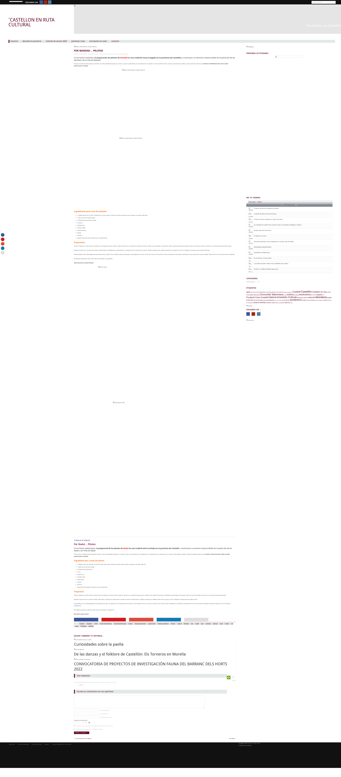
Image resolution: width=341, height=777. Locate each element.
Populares (252, 202)
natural (180, 624)
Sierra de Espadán (319, 300)
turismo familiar (259, 302)
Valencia (287, 302)
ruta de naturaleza (258, 300)
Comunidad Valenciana (252, 295)
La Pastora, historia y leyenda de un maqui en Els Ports (268, 219)
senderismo (296, 299)
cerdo (96, 624)
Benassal (284, 292)
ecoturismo (305, 294)
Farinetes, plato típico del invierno (262, 230)
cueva (285, 295)
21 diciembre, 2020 (93, 54)
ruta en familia (278, 300)
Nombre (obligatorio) (105, 710)
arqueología (269, 292)
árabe (291, 302)
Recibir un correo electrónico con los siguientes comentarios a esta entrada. (94, 726)
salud (76, 626)
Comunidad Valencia (106, 624)
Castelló (82, 624)
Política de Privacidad (23, 744)
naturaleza (321, 297)
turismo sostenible (279, 302)
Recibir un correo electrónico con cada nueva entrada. (89, 729)
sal (232, 624)
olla (192, 624)
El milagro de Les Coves (260, 236)
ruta (251, 300)
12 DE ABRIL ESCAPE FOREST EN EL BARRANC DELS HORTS (271, 263)
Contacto (115, 41)
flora (323, 295)
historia (173, 624)
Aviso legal (12, 744)
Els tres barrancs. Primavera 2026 (262, 258)
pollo (221, 624)
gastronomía (151, 624)
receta (227, 624)
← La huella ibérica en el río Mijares (82, 738)
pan (202, 624)
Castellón (89, 624)
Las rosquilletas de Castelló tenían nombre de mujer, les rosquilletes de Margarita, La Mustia (277, 225)
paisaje (329, 297)
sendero (304, 300)
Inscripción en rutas (98, 41)
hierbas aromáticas (163, 624)
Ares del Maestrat (261, 292)
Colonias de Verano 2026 (56, 41)
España (319, 294)
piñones (215, 624)
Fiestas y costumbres (104, 54)
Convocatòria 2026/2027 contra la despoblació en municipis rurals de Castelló (274, 241)
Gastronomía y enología (116, 54)
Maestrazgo (300, 297)
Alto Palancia (253, 292)
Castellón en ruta (319, 291)
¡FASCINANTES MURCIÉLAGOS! (262, 247)
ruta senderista (285, 300)
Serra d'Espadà (311, 300)
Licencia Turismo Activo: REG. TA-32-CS (61, 744)
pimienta (208, 624)
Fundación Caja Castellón (80, 54)
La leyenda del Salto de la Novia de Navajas (265, 214)
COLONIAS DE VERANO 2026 (262, 252)
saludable (83, 626)
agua (248, 291)
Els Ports (313, 295)
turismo (325, 300)
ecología (296, 295)
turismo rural (270, 302)
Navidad (186, 624)
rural (248, 300)
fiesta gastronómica (140, 624)
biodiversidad (289, 292)
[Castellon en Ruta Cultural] (36, 19)
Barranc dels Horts (277, 292)
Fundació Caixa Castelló (257, 297)
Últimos (259, 202)
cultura (131, 624)
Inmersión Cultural (286, 297)
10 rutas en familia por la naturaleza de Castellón (266, 208)
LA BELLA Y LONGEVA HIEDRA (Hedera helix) (266, 269)
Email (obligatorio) (104, 714)
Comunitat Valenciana (120, 624)
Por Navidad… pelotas (88, 50)
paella (197, 624)
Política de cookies (37, 744)
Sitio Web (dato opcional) (106, 717)
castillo (329, 292)
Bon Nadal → (232, 738)
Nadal (126, 548)
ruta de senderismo (269, 300)
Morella (306, 297)
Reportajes (125, 54)
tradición (91, 626)
